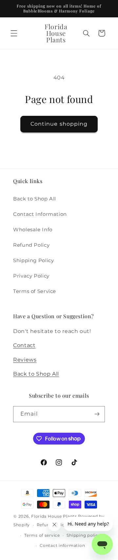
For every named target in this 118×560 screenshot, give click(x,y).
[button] (13, 33)
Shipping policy (83, 535)
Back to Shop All (34, 199)
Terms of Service (34, 291)
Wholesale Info (32, 230)
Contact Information (40, 214)
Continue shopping (59, 124)
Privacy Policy (31, 276)
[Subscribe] (97, 414)
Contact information (62, 545)
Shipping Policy (33, 260)
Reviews (24, 360)
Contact (24, 345)
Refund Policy (31, 245)
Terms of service (42, 535)
